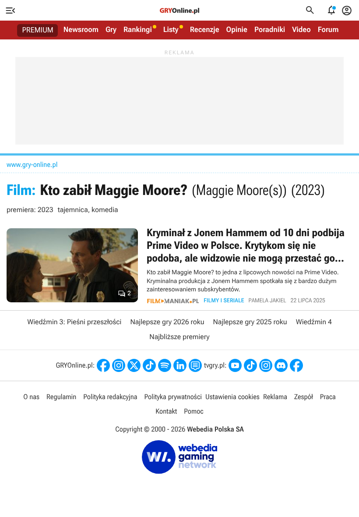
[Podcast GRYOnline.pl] (164, 365)
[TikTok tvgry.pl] (250, 365)
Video (301, 29)
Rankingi (137, 29)
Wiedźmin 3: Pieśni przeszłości (74, 322)
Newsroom (81, 29)
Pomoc (193, 411)
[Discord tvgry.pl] (281, 365)
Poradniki (269, 29)
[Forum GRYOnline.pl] (195, 365)
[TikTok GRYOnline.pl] (149, 365)
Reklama (275, 397)
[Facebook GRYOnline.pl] (103, 365)
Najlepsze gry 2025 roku (250, 322)
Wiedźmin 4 (314, 322)
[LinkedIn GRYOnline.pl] (180, 365)
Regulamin (61, 397)
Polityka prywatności (173, 397)
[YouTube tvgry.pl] (235, 365)
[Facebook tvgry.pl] (296, 365)
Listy (171, 29)
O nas (31, 397)
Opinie (236, 29)
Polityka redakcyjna (110, 397)
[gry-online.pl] (179, 10)
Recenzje (204, 29)
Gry (111, 29)
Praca (328, 397)
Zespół (303, 397)
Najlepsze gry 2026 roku (167, 322)
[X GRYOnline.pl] (134, 365)
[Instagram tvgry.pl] (265, 365)
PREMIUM (37, 30)
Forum (328, 29)
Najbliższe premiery (179, 337)
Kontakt (166, 411)
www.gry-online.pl (32, 164)
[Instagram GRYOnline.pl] (118, 365)
